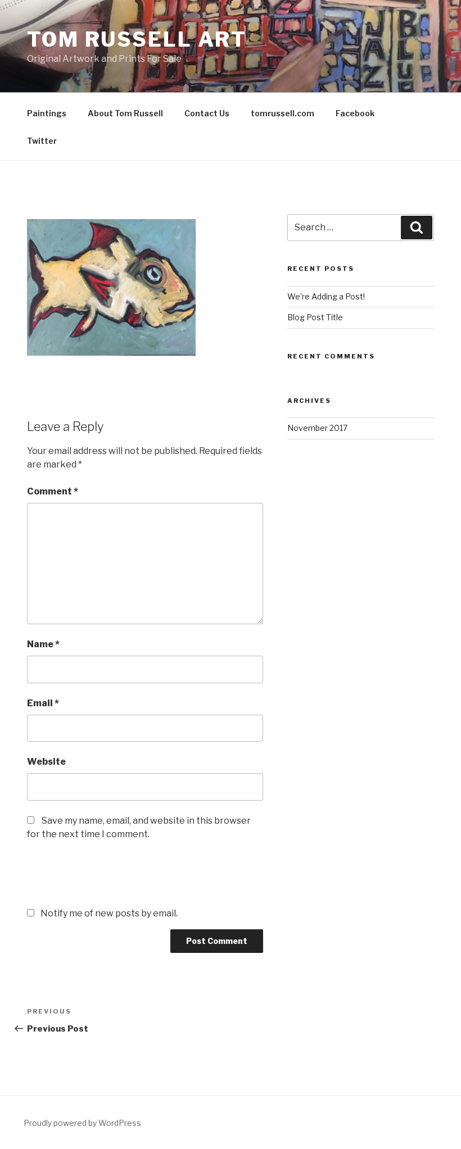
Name (43, 644)
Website (46, 761)
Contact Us (206, 113)
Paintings (46, 113)
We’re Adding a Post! (326, 296)
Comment (52, 491)
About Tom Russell (125, 113)
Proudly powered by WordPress (82, 1123)
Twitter (42, 141)
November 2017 (317, 428)
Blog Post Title (315, 317)
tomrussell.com (282, 113)
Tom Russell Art (137, 39)
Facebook (355, 113)
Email (43, 703)
